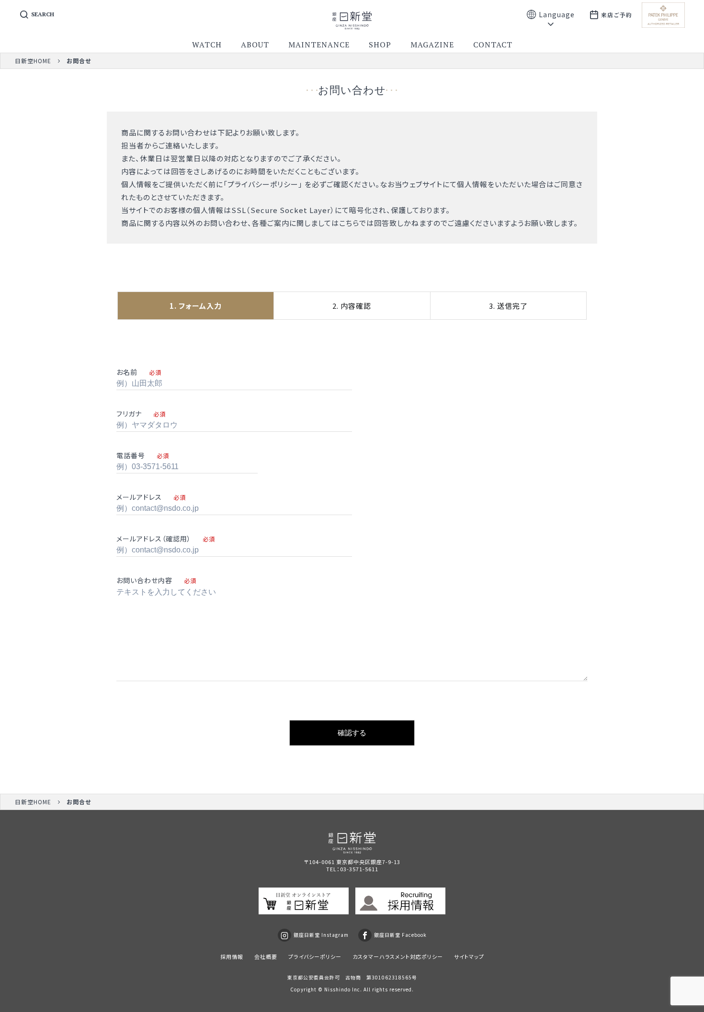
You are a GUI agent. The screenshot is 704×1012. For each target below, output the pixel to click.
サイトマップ (469, 956)
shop (380, 44)
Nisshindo (337, 989)
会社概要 (265, 956)
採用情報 (231, 956)
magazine (432, 44)
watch (207, 44)
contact (492, 44)
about (255, 44)
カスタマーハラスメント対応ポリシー (397, 956)
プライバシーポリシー (262, 184)
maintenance (319, 44)
